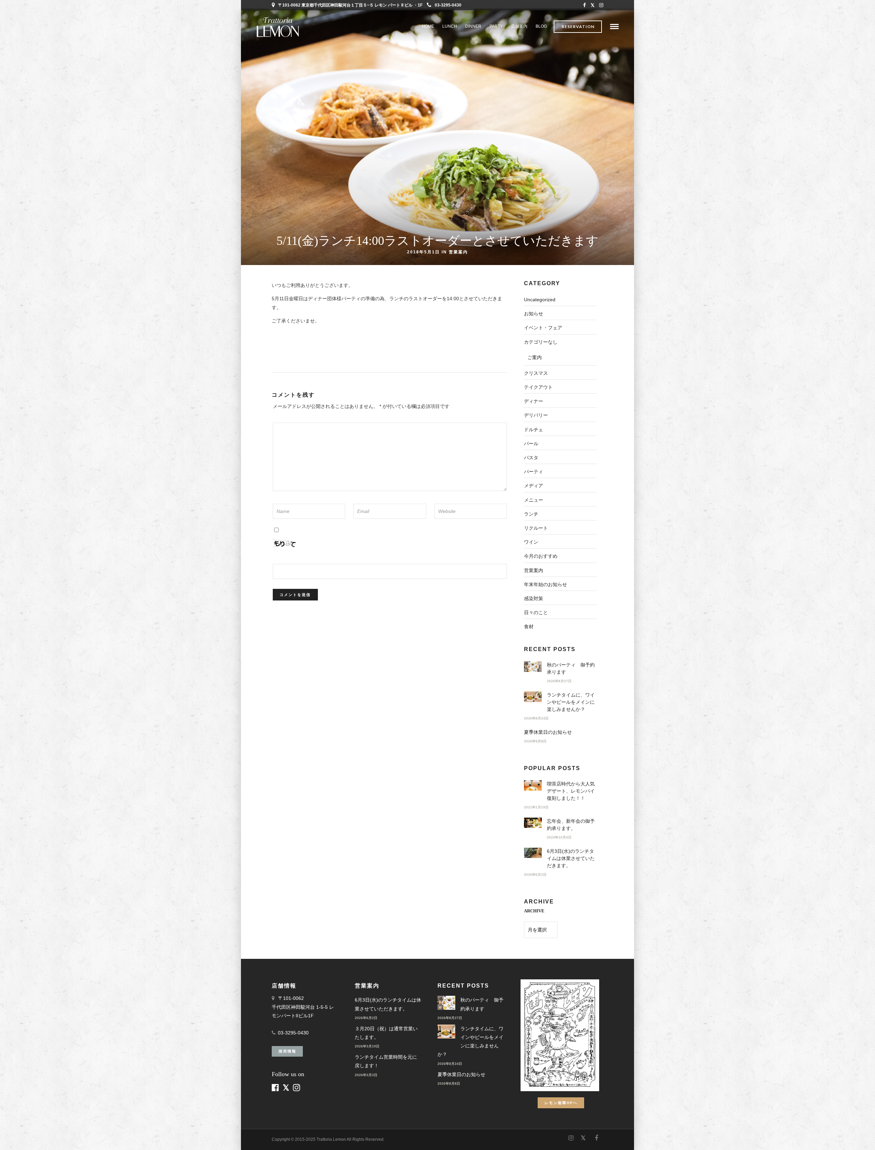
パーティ (533, 471)
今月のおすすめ (540, 556)
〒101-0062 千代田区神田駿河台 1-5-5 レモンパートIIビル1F (303, 1006)
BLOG (541, 26)
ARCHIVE (534, 910)
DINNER (473, 26)
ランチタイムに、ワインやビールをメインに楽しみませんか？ (571, 702)
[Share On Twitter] (20, 1135)
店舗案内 (519, 26)
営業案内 (458, 251)
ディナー (533, 401)
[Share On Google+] (42, 1135)
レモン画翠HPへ (561, 1102)
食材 (529, 626)
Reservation (578, 26)
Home (428, 26)
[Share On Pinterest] (30, 1135)
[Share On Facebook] (11, 1135)
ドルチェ (533, 429)
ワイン (531, 542)
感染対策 (533, 598)
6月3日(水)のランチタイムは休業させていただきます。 (571, 858)
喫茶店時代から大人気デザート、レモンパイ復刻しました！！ (571, 791)
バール (531, 443)
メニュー (533, 500)
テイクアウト (538, 387)
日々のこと (536, 612)
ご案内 (534, 357)
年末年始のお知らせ (545, 584)
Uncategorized (539, 299)
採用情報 (287, 1051)
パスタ (531, 457)
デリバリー (536, 415)
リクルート (536, 528)
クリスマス (536, 373)
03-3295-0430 (448, 5)
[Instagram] (601, 5)
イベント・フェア (543, 327)
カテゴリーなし (540, 342)
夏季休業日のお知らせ (548, 732)
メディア (533, 485)
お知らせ (533, 313)
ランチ (531, 514)
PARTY (496, 26)
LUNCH (449, 26)
